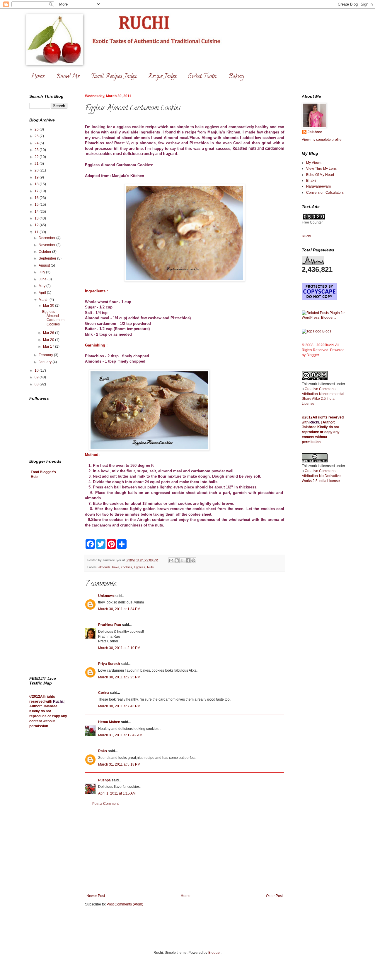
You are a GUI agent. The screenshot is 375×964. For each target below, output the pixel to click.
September (48, 258)
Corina (103, 693)
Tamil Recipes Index (113, 76)
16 (37, 198)
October (45, 252)
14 (37, 212)
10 (37, 370)
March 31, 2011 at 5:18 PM (119, 764)
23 (37, 150)
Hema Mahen (109, 722)
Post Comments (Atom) (125, 904)
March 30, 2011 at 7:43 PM (119, 706)
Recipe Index (162, 76)
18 (37, 184)
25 (37, 136)
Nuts (150, 567)
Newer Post (95, 896)
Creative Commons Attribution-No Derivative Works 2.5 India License (321, 476)
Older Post (274, 896)
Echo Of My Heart (320, 175)
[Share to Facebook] (188, 560)
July (42, 272)
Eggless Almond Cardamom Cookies (53, 318)
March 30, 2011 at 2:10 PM (119, 648)
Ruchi (58, 701)
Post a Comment (105, 804)
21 (37, 164)
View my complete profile (322, 140)
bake (115, 567)
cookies (126, 567)
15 (37, 205)
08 (37, 384)
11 (37, 232)
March (44, 300)
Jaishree (315, 132)
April (43, 293)
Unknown (106, 596)
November (47, 245)
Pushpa (104, 780)
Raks (102, 751)
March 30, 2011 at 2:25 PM (119, 677)
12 (37, 225)
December (47, 238)
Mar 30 (49, 305)
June (43, 279)
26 (37, 129)
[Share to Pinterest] (193, 560)
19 (37, 177)
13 (37, 218)
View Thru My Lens (321, 169)
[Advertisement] (185, 849)
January (45, 362)
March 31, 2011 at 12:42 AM (120, 735)
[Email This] (171, 560)
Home (38, 76)
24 (37, 143)
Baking (236, 76)
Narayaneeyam (318, 186)
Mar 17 (49, 346)
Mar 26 (49, 333)
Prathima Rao (109, 625)
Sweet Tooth (202, 76)
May (42, 286)
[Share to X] (182, 560)
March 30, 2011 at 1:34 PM (119, 609)
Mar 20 (49, 340)
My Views (313, 163)
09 (37, 377)
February (46, 355)
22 (37, 157)
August (45, 265)
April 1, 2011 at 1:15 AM (117, 793)
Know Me (67, 76)
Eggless (139, 567)
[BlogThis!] (177, 560)
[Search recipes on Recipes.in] (316, 331)
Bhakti (311, 181)
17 (37, 191)
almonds (104, 567)
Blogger (214, 953)
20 (37, 170)
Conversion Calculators (325, 193)
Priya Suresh (109, 664)
